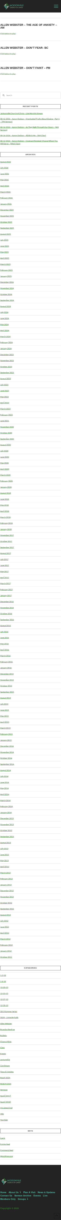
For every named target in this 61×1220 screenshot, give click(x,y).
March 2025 (5, 264)
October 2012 (6, 903)
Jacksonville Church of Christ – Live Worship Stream (21, 113)
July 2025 (4, 240)
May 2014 (4, 788)
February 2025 (6, 270)
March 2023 (5, 409)
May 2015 (4, 716)
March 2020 (5, 475)
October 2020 (6, 433)
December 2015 (7, 674)
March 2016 (5, 656)
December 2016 (7, 601)
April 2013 (4, 866)
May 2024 (4, 324)
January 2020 (6, 487)
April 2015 (4, 722)
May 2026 (4, 180)
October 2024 (6, 294)
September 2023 (7, 372)
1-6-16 (3, 981)
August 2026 (5, 162)
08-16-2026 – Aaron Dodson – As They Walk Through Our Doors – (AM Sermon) (29, 128)
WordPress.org (6, 1156)
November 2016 (7, 607)
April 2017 (4, 577)
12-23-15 (4, 993)
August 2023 (5, 378)
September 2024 (7, 300)
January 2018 (6, 529)
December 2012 (7, 891)
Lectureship (5, 1059)
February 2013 (6, 878)
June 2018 (4, 499)
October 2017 (6, 541)
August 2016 (5, 625)
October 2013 (6, 830)
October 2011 (6, 957)
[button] (56, 6)
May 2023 (4, 397)
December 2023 (7, 354)
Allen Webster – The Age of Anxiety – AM (28, 26)
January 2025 (6, 276)
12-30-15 (4, 1005)
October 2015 (6, 686)
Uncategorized (6, 1108)
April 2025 (4, 258)
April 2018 (4, 511)
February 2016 (6, 662)
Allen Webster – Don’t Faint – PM (25, 68)
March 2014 (5, 800)
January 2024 (6, 348)
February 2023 (6, 415)
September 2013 (7, 836)
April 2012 (4, 933)
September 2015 (7, 692)
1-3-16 (3, 975)
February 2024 (6, 342)
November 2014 (7, 752)
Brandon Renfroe (7, 1029)
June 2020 (4, 457)
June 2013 (4, 854)
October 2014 (6, 758)
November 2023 (7, 360)
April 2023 (4, 403)
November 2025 (7, 216)
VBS (2, 1114)
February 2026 (6, 198)
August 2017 (5, 553)
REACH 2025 (5, 1084)
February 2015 (6, 734)
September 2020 (7, 439)
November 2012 (7, 897)
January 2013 (6, 885)
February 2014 (6, 806)
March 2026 (5, 192)
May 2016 (4, 644)
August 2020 (5, 445)
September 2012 (7, 909)
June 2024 (4, 318)
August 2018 (5, 493)
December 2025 (7, 210)
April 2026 (4, 186)
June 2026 (4, 174)
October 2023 (6, 366)
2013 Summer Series (8, 1011)
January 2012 (6, 951)
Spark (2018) (5, 1102)
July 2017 (4, 559)
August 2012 (5, 915)
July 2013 (4, 848)
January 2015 (6, 740)
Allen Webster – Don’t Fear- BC (24, 47)
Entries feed (5, 1144)
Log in (2, 1138)
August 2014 (5, 770)
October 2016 (6, 613)
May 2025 (4, 252)
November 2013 (7, 824)
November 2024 (7, 288)
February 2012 (6, 945)
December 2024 (7, 282)
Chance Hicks (5, 1041)
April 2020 (4, 469)
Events (3, 1053)
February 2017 (6, 589)
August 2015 (5, 698)
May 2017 (4, 571)
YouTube (4, 1120)
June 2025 (4, 246)
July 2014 (4, 776)
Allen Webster (6, 1023)
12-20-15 (4, 987)
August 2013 (5, 842)
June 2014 (4, 782)
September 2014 (7, 764)
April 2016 (4, 650)
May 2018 (4, 505)
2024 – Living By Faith (9, 1017)
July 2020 (4, 451)
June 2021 (4, 421)
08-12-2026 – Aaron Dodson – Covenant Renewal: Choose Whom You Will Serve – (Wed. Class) (29, 142)
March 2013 (5, 873)
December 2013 (7, 818)
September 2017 (7, 547)
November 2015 (7, 680)
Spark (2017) (5, 1096)
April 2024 (4, 330)
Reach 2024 (5, 1078)
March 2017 (5, 583)
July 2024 (4, 312)
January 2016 (6, 668)
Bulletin (3, 1035)
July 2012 (4, 921)
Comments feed (6, 1150)
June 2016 (4, 637)
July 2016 (4, 632)
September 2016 (7, 620)
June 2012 (4, 927)
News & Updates (7, 1072)
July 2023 (4, 385)
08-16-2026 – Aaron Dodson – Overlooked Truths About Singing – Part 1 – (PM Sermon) (30, 120)
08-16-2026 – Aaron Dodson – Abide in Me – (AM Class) (23, 135)
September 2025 (7, 228)
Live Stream (5, 1066)
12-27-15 (4, 999)
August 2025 (5, 234)
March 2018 (5, 517)
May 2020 (4, 463)
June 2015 (4, 710)
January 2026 (6, 204)
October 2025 (6, 222)
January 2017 (6, 595)
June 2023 (4, 390)
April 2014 (4, 794)
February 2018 (6, 523)
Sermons (4, 1090)
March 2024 (5, 336)
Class (2, 1047)
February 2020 (6, 481)
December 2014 (7, 746)
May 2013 (4, 860)
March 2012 (5, 939)
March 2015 (5, 728)
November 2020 (7, 427)
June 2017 (4, 565)
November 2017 (7, 535)
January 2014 (6, 812)
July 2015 (4, 704)
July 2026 (4, 168)
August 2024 (5, 306)
